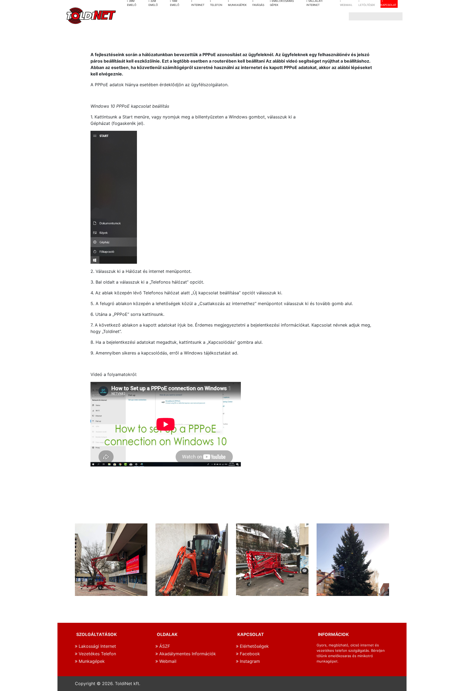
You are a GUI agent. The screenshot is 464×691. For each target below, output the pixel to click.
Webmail (167, 661)
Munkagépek (91, 661)
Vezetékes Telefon (96, 653)
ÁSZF (164, 646)
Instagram (249, 661)
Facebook (249, 653)
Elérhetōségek (253, 646)
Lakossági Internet (96, 646)
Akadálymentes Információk (187, 653)
